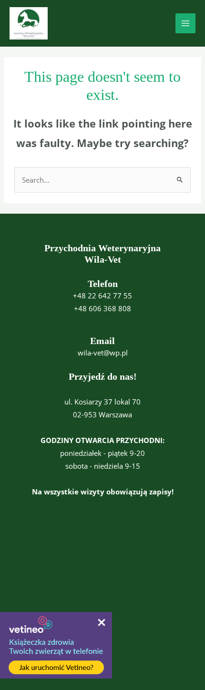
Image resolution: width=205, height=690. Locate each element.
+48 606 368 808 (102, 308)
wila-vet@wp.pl (103, 352)
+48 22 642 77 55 (102, 295)
